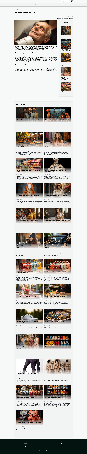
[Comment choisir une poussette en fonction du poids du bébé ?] (29, 240)
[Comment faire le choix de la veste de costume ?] (66, 30)
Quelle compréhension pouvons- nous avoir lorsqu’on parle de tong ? (65, 64)
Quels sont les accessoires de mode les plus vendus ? (66, 50)
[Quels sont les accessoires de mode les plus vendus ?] (66, 43)
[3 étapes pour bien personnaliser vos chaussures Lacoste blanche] (29, 316)
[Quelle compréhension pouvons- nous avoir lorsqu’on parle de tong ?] (66, 57)
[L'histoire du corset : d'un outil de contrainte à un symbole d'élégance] (57, 165)
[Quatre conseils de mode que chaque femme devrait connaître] (29, 341)
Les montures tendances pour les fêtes (25, 397)
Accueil (15, 9)
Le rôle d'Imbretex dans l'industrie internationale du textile (66, 92)
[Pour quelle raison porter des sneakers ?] (57, 392)
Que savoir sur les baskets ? (51, 346)
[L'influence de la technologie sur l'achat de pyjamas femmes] (66, 71)
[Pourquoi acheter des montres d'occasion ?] (57, 316)
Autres (52, 4)
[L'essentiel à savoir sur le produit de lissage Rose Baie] (29, 291)
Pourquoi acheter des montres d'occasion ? (54, 321)
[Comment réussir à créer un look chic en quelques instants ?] (57, 190)
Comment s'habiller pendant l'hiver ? (53, 372)
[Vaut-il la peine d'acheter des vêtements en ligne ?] (29, 215)
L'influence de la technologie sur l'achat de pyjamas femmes (65, 78)
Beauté (34, 4)
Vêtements (47, 4)
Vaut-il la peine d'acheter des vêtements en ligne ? (28, 220)
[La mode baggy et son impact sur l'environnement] (29, 190)
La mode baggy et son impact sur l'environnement (28, 195)
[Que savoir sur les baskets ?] (57, 341)
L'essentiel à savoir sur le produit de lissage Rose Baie (29, 296)
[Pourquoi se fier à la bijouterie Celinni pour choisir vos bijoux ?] (57, 240)
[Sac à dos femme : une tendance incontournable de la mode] (29, 417)
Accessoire (40, 4)
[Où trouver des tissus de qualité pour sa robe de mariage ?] (57, 215)
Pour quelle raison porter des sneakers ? (54, 397)
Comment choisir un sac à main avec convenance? (56, 271)
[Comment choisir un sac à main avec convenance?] (57, 265)
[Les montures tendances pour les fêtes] (29, 392)
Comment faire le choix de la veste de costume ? (66, 37)
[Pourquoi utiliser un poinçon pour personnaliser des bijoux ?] (57, 291)
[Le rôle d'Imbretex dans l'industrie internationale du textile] (66, 86)
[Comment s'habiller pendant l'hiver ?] (57, 366)
